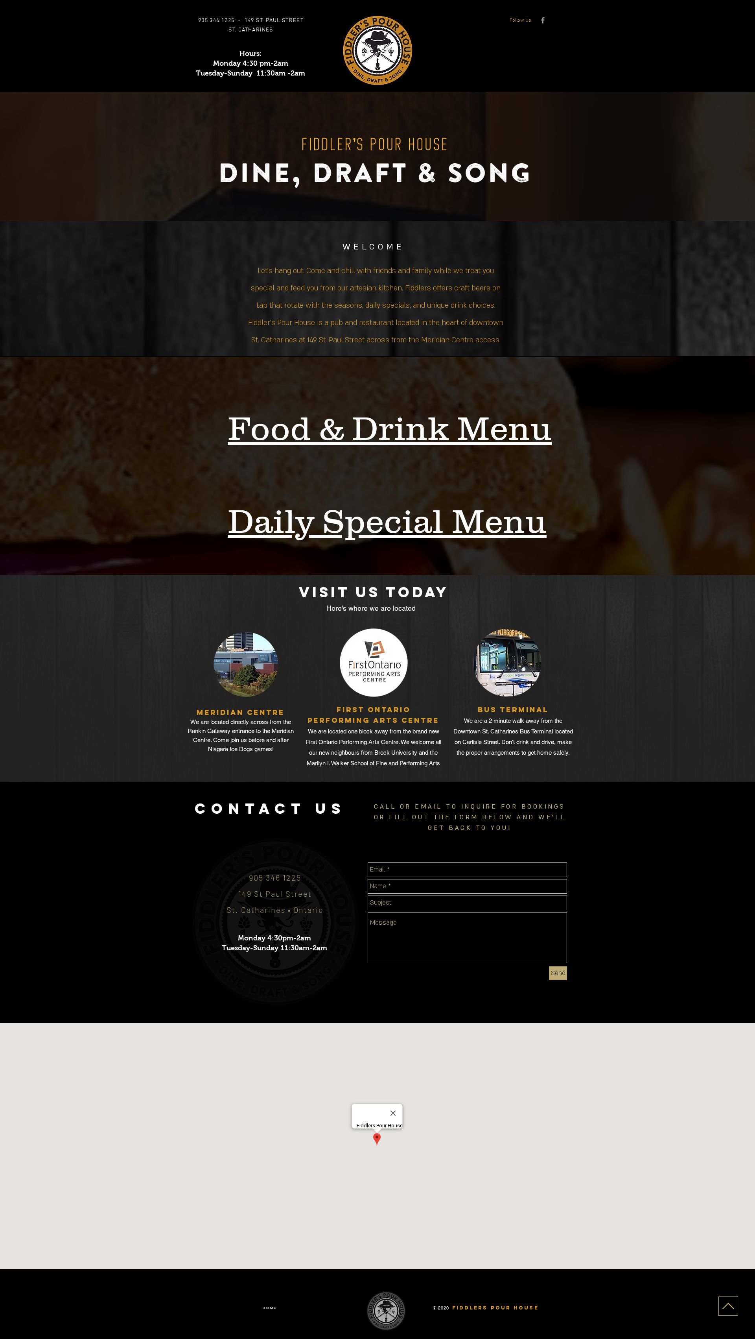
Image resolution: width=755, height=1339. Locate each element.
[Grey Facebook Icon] (543, 20)
